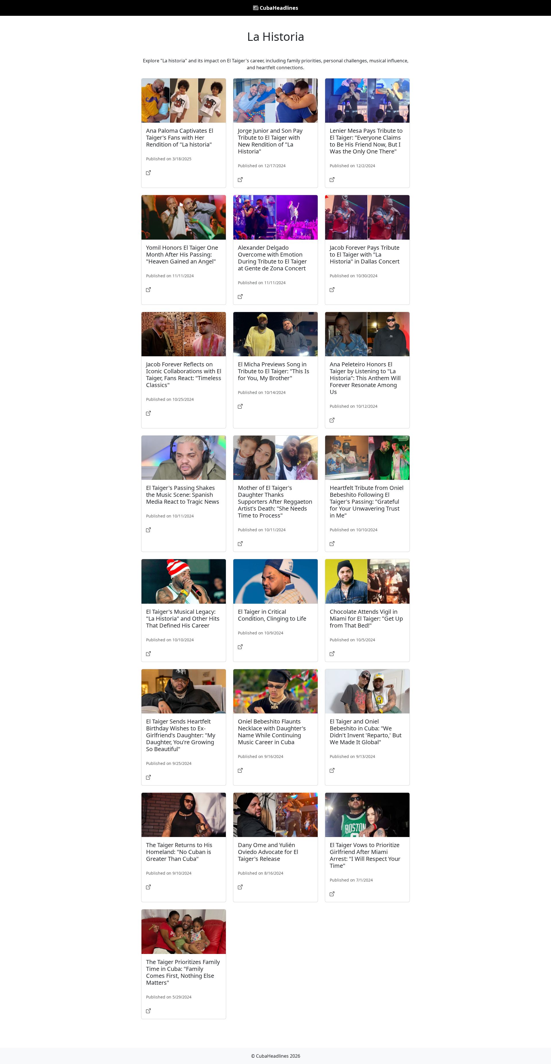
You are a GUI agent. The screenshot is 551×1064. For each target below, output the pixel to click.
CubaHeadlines (278, 7)
